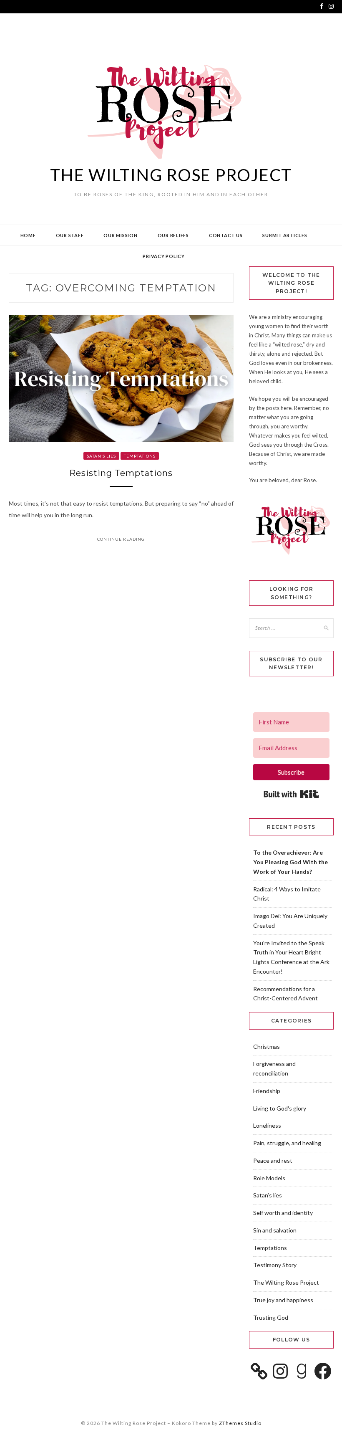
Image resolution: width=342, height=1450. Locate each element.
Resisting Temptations (121, 473)
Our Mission (120, 235)
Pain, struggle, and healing (287, 1142)
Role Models (269, 1178)
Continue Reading (121, 539)
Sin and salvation (275, 1230)
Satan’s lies (101, 455)
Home (28, 235)
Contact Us (226, 235)
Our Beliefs (173, 235)
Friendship (266, 1090)
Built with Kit (291, 794)
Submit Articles (284, 235)
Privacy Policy (164, 256)
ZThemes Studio (240, 1423)
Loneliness (267, 1125)
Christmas (266, 1046)
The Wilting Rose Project (171, 175)
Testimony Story (275, 1264)
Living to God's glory (279, 1108)
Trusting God (270, 1317)
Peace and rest (272, 1160)
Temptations (140, 455)
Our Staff (70, 235)
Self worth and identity (283, 1212)
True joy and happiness (283, 1299)
